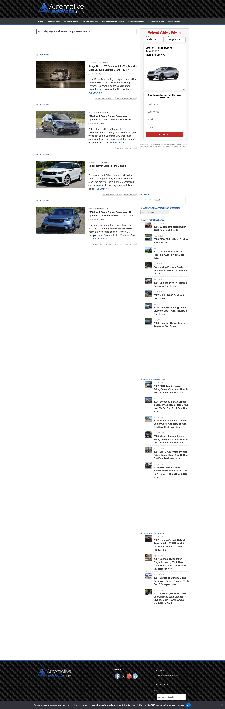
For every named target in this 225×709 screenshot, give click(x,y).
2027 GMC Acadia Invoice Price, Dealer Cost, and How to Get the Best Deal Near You (171, 389)
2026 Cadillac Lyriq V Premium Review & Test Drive (171, 284)
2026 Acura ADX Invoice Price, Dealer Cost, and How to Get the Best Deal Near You (170, 424)
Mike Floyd (98, 74)
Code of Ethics (163, 684)
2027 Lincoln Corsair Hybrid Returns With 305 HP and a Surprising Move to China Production (169, 544)
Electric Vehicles (174, 21)
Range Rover (118, 244)
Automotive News (53, 21)
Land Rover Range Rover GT (104, 98)
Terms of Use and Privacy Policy (168, 675)
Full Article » (95, 92)
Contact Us (161, 680)
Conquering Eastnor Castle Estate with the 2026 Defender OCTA (171, 270)
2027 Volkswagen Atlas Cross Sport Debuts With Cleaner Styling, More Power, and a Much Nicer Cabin (170, 598)
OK (188, 705)
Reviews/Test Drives (156, 21)
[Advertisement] (138, 9)
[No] (221, 705)
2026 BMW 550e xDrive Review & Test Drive (171, 240)
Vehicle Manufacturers (136, 21)
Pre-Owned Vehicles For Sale (113, 21)
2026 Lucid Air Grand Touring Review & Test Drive (170, 324)
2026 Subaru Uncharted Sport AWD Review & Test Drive (170, 228)
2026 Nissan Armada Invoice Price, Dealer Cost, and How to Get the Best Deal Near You (171, 439)
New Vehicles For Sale (90, 21)
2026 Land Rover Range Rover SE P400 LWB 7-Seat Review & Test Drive (170, 311)
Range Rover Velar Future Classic (107, 166)
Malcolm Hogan (100, 123)
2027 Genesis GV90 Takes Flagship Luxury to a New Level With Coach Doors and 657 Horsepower (170, 563)
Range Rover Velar (130, 194)
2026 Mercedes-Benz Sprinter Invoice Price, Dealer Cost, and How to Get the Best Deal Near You (171, 406)
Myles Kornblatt (100, 170)
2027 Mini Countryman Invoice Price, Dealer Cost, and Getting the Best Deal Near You (171, 455)
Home (40, 21)
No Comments (103, 63)
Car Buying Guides (71, 21)
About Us (161, 670)
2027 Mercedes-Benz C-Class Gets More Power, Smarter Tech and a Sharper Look (171, 581)
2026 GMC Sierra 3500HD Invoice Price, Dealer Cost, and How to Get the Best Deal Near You (171, 472)
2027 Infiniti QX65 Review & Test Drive (169, 296)
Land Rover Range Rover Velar (126, 98)
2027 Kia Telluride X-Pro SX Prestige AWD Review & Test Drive (169, 255)
